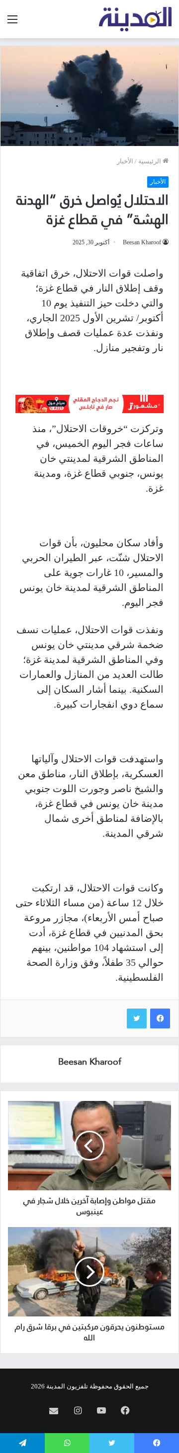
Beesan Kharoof (142, 242)
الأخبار (125, 161)
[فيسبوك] (160, 1018)
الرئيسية (150, 161)
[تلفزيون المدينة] (135, 19)
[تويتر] (137, 1018)
